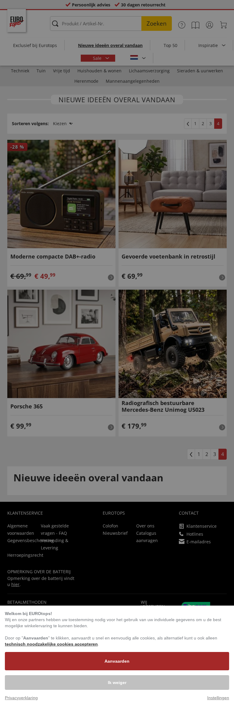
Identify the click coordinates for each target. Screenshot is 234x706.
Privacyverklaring (21, 697)
